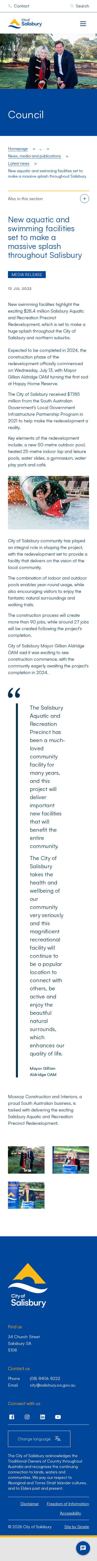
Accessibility (70, 1513)
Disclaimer (29, 1503)
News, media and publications (34, 155)
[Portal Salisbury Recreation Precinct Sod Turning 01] (26, 1195)
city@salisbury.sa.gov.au (52, 1385)
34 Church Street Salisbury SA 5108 (24, 1343)
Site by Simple (76, 1526)
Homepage (18, 148)
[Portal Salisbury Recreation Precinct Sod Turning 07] (26, 1159)
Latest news (18, 163)
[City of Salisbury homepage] (35, 24)
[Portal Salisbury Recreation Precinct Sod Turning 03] (70, 1159)
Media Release (26, 274)
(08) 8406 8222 (45, 1378)
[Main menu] (83, 24)
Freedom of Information (68, 1503)
